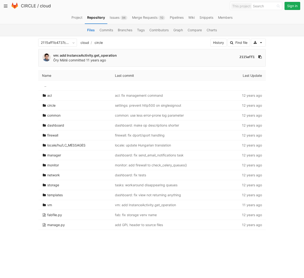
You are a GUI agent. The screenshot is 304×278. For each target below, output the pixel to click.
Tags (141, 30)
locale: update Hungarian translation (143, 145)
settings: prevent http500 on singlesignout (148, 105)
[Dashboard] (14, 8)
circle (99, 43)
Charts (212, 30)
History (218, 43)
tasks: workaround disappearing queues (146, 185)
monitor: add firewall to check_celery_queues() (151, 165)
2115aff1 (247, 57)
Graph (178, 30)
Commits (106, 30)
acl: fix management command (139, 95)
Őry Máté (60, 60)
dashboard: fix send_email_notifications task (149, 155)
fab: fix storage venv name (136, 215)
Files (91, 30)
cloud (45, 5)
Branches (125, 30)
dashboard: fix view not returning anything (148, 195)
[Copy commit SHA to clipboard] (260, 57)
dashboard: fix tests (130, 175)
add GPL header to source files (139, 225)
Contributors (159, 30)
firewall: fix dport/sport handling (140, 135)
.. (45, 85)
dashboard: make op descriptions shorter (147, 125)
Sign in (292, 6)
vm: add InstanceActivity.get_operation (85, 55)
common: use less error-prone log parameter (149, 115)
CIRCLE (28, 5)
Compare (195, 30)
